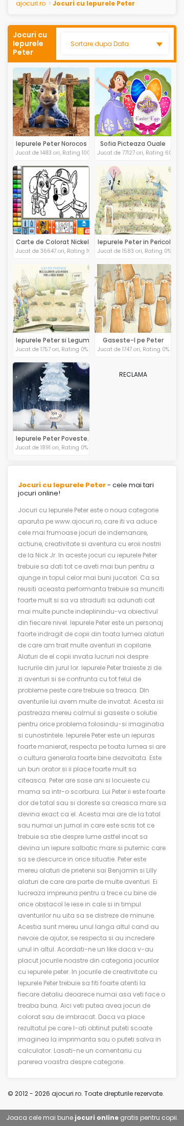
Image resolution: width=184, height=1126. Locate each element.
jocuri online (97, 1117)
